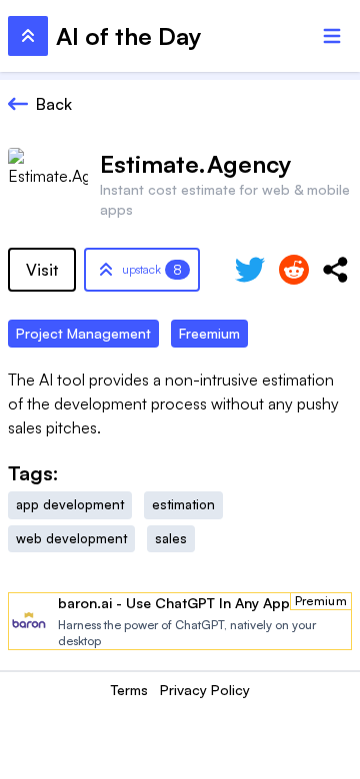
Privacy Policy (205, 689)
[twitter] (250, 270)
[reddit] (294, 270)
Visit (42, 270)
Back (54, 104)
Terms (129, 689)
